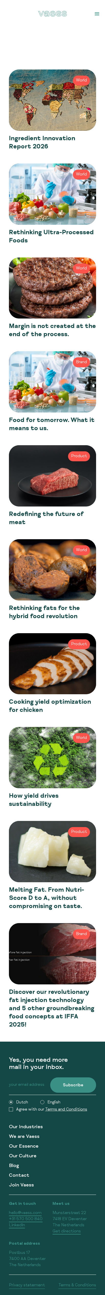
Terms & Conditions (77, 1286)
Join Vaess (21, 1185)
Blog (14, 1166)
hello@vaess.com (25, 1213)
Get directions (66, 1232)
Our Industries (26, 1127)
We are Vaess (24, 1137)
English (53, 1103)
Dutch (22, 1103)
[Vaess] (52, 14)
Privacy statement (27, 1286)
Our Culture (22, 1156)
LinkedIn (17, 1225)
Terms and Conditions (66, 1110)
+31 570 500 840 (26, 1219)
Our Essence (23, 1146)
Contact (19, 1175)
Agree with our (51, 1110)
